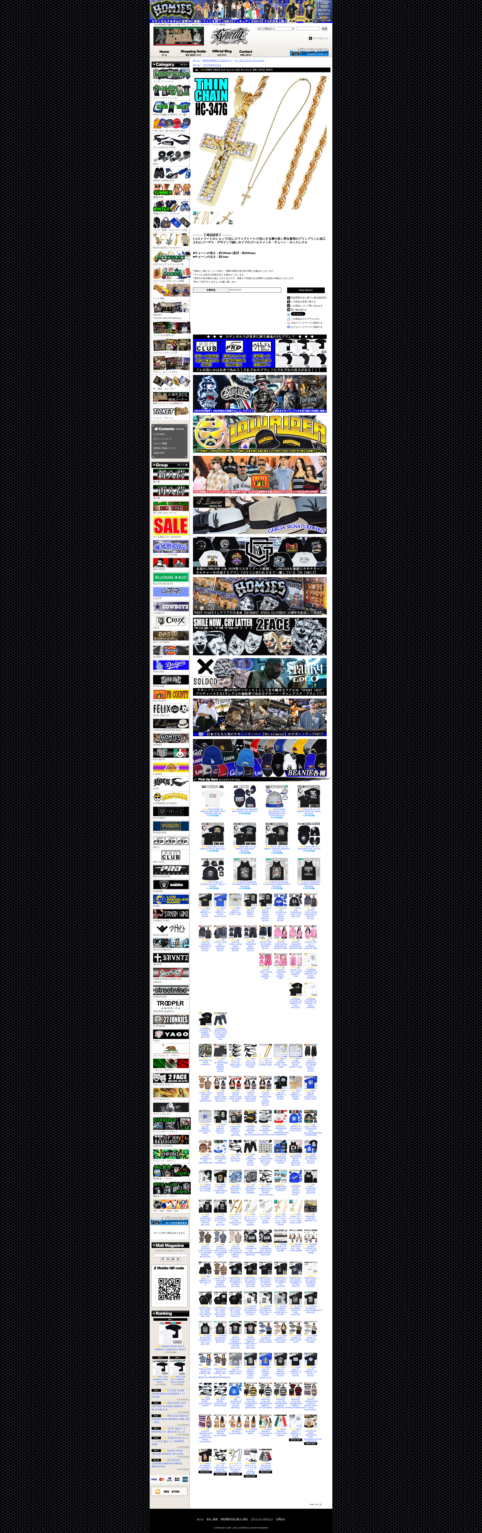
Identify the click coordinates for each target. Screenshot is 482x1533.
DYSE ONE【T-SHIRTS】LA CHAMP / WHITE (295, 1433)
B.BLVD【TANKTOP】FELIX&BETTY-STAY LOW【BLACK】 (205, 1340)
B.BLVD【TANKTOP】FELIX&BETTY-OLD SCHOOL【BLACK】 (244, 884)
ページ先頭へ (316, 1504)
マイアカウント (321, 38)
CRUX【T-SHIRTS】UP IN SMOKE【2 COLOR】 (205, 1187)
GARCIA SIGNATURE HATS (167, 730)
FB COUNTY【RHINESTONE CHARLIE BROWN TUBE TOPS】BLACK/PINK (205, 1435)
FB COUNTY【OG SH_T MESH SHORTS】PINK (296, 972)
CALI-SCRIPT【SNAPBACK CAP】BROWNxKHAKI (205, 1159)
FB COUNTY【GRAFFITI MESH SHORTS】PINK (280, 973)
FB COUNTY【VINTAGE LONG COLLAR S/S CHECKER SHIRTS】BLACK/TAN (205, 1250)
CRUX (156, 628)
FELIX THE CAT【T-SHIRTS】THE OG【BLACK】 (212, 848)
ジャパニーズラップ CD (165, 352)
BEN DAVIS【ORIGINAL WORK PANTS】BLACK (250, 1160)
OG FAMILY (159, 818)
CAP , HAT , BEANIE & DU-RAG (169, 131)
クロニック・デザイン (164, 1161)
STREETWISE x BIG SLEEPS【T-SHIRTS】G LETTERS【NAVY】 (295, 1282)
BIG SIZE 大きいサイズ (164, 513)
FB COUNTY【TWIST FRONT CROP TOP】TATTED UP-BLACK (220, 1096)
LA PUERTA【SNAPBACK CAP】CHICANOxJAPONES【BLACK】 (250, 1249)
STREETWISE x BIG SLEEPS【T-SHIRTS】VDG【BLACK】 (280, 1282)
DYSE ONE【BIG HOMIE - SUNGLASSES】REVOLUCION (220, 1401)
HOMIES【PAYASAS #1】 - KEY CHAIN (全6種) (296, 1247)
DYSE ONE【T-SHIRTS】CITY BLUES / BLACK (310, 1371)
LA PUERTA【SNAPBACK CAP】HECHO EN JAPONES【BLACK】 (265, 1249)
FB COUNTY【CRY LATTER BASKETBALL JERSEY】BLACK (310, 913)
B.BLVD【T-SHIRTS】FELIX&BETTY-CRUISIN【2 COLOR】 (250, 1310)
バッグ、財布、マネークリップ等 (170, 230)
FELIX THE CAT (161, 715)
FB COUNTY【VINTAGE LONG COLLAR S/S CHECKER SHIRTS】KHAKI (235, 1250)
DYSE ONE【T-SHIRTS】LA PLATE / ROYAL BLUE (220, 912)
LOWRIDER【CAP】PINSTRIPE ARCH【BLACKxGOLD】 (250, 1130)
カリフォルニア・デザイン (166, 1055)
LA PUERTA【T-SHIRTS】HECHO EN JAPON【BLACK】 (235, 1130)
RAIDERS (158, 891)
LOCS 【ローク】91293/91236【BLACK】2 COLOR (250, 1063)
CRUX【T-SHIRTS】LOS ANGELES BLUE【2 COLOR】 (310, 1159)
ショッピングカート (309, 51)
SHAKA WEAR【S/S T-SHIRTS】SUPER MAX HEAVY (170, 1348)
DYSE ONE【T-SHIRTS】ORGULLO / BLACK (220, 1129)
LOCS (156, 788)
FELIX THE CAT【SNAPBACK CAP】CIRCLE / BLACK (213, 884)
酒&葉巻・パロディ (163, 1178)
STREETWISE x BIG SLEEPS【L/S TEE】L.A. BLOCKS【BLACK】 (235, 1312)
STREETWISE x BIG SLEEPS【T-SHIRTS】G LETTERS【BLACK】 (235, 1282)
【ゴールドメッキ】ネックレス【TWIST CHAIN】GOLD (265, 1062)
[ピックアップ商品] (261, 779)
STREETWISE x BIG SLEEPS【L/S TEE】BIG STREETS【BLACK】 (205, 1312)
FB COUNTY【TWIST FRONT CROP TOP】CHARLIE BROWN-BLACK (266, 1098)
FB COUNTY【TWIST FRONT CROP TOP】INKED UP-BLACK (250, 1096)
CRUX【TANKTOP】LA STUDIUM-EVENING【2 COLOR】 (281, 1159)
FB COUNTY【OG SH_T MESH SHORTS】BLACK (265, 944)
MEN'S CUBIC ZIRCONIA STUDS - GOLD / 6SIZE (280, 1063)
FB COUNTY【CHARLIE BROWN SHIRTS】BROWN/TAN (167, 1463)
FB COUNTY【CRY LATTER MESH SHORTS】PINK (265, 973)
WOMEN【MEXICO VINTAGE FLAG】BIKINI (220, 1432)
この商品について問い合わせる (307, 305)
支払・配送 (212, 1519)
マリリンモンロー (162, 1114)
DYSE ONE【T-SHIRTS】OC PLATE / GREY (235, 911)
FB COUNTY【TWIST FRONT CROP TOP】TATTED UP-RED (235, 1096)
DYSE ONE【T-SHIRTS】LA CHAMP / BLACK (280, 1095)
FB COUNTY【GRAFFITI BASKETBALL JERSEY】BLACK (205, 945)
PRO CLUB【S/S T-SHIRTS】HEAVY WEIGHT (177, 1379)
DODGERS (158, 671)
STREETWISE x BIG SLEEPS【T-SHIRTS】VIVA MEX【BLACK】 (250, 1282)
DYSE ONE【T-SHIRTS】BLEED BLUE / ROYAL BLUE (310, 1095)
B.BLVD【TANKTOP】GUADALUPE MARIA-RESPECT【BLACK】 (276, 884)
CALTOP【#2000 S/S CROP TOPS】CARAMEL (281, 1339)
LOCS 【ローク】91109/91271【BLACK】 (235, 1158)
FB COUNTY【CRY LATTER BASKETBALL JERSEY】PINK (280, 944)
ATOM (175, 1491)
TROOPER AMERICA (163, 1011)
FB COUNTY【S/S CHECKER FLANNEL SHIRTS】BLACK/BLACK (169, 1406)
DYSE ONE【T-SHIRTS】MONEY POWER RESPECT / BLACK (266, 914)
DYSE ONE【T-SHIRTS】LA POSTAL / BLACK (295, 1371)
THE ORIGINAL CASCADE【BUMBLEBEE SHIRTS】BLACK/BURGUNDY (295, 1402)
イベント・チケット (163, 418)
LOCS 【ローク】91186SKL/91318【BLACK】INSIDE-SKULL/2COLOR (265, 1189)
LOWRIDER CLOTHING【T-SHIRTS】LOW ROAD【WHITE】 (310, 974)
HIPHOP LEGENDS (162, 1146)
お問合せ (246, 52)
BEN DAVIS (159, 569)
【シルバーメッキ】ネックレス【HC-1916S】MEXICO (265, 1218)
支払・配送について (193, 52)
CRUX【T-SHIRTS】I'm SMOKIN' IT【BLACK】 (205, 1466)
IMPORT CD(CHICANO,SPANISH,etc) (167, 316)
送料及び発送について (164, 448)
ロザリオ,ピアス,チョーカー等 (168, 264)
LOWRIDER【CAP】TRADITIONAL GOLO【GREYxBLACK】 (265, 1130)
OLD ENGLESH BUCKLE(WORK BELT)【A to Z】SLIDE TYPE (265, 1160)
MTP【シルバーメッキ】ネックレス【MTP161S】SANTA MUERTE (250, 1219)
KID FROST (159, 759)
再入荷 (156, 498)
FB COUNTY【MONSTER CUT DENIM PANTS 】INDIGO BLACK (310, 1065)
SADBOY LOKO (161, 920)
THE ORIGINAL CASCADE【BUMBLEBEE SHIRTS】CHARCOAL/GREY (280, 1402)
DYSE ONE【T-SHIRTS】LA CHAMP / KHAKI (295, 1095)
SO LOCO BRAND (162, 949)
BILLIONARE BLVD (163, 583)
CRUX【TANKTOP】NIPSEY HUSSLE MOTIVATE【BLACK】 (296, 1160)
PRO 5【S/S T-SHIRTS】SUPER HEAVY (160, 1379)
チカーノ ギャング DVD (165, 372)
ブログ (222, 52)
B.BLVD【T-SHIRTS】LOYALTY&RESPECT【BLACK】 (310, 1309)
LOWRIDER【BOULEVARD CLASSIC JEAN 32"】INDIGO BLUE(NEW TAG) (220, 1034)
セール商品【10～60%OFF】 (167, 537)
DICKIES (157, 657)
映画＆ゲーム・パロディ (165, 1196)
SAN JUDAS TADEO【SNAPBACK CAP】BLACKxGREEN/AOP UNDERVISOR (310, 1130)
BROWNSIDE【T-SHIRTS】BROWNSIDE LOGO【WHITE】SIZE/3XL (212, 811)
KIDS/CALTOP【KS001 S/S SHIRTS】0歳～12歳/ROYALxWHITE (205, 1373)
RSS (166, 1491)
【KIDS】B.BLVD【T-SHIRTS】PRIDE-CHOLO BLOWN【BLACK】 (250, 1342)
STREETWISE (160, 996)
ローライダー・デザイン (165, 1131)
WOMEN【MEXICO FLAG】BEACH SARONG (265, 1432)
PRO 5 (156, 847)
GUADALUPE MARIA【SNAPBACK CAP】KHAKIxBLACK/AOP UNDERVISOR (310, 1436)
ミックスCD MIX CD (163, 335)
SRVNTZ (157, 964)
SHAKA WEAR (160, 935)
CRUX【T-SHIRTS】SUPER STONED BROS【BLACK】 (220, 1188)
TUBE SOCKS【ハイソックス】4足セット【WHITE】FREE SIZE (250, 1468)
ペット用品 (158, 298)
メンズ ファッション (163, 81)
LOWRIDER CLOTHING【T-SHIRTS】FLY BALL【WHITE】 (310, 1003)
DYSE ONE (158, 686)
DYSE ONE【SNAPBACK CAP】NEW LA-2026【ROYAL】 (235, 1402)
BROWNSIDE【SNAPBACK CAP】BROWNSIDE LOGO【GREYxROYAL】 (277, 812)
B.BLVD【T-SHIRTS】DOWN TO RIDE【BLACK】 (296, 1310)
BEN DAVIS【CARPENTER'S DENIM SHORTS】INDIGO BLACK (220, 1065)
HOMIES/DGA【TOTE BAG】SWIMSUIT (280, 1188)
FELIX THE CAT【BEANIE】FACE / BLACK (308, 848)
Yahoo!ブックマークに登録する (306, 323)
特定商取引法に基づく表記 (234, 1519)
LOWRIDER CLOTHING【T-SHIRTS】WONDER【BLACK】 (205, 1033)
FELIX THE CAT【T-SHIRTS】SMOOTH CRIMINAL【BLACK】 (277, 849)
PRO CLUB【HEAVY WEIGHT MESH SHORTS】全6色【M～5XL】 (170, 1419)
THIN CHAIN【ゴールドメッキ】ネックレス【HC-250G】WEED (295, 1218)
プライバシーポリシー (262, 1519)
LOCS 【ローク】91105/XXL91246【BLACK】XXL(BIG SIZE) (220, 1467)
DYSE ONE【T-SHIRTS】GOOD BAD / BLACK (280, 1371)
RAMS (156, 906)
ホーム (165, 52)
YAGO (156, 1040)
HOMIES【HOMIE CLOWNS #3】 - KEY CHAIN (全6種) (311, 1248)
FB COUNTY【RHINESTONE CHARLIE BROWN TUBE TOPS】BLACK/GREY (310, 1403)
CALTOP (157, 598)
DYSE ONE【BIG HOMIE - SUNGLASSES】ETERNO (205, 1401)
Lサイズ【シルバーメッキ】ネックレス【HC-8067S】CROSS (235, 1467)
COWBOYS (159, 613)
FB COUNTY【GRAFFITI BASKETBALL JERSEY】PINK (295, 944)
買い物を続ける (299, 309)
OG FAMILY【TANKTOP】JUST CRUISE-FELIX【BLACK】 (220, 1219)
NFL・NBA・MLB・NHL (166, 1211)
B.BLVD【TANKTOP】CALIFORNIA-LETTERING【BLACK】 (309, 884)
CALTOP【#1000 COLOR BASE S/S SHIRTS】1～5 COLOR (168, 1393)
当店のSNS (159, 453)
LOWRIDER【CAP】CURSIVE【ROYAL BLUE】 (295, 1190)
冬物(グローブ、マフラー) (166, 213)
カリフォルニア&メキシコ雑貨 (168, 281)
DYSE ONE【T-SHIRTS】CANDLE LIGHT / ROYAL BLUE (265, 1372)
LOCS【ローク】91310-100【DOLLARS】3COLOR (235, 1063)
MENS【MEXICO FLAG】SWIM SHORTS (281, 1432)
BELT (155, 164)
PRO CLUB (158, 862)
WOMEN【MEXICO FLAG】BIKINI (235, 1431)
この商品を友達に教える (303, 301)
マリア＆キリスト (162, 1099)
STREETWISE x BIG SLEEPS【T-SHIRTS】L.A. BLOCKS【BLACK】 (265, 1282)
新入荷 (156, 482)
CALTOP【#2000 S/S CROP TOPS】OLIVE (296, 1339)
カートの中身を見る (169, 1220)
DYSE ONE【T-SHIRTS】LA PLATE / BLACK (205, 912)
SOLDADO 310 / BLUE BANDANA (205, 1062)
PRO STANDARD (162, 876)
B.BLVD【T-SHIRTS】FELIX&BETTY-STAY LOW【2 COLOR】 (265, 1310)
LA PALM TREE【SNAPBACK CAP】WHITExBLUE (220, 1159)
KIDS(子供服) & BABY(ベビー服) (170, 114)
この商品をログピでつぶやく (305, 319)
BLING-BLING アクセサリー (167, 247)
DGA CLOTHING (161, 642)
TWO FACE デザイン (163, 1084)
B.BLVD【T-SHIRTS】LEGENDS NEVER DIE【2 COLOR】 (280, 1310)
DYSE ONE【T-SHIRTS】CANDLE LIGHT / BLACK (251, 1372)
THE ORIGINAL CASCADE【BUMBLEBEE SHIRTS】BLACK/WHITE (265, 1402)
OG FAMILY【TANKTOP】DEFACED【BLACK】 (311, 1188)
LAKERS (157, 774)
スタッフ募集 (160, 443)
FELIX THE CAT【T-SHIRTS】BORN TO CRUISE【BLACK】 (309, 811)
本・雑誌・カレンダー (164, 388)
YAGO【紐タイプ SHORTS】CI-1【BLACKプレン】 (205, 1280)
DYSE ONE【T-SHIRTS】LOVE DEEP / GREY (235, 1370)
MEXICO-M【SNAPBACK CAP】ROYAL (296, 1128)
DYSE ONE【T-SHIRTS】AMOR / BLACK (251, 912)
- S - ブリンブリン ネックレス (250, 60)
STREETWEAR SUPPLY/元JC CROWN (167, 981)
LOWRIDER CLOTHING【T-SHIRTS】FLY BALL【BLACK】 (295, 1003)
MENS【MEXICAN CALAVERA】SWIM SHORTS (265, 1466)
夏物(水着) (158, 197)
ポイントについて (162, 438)
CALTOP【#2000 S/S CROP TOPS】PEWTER (311, 1339)
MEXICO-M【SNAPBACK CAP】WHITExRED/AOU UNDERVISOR (280, 1130)
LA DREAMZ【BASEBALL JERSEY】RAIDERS (250, 1188)
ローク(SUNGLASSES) (164, 147)
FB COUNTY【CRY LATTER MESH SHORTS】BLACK (235, 945)
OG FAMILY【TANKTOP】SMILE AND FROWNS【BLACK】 (205, 1219)
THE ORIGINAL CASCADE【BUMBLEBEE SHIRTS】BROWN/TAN (250, 1402)
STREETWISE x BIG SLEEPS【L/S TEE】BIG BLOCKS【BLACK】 (220, 1312)
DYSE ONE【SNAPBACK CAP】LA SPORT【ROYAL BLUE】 (281, 914)
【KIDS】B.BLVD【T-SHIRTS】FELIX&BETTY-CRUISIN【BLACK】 (235, 1342)
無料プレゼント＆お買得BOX (168, 403)
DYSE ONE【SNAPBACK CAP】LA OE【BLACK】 (296, 912)
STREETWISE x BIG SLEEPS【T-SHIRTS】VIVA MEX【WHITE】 (310, 1282)
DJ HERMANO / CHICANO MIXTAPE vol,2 (310, 1217)
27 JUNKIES (159, 1026)
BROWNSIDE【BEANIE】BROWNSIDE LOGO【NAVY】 (245, 810)
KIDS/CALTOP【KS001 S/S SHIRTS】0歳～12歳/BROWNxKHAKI (220, 1373)
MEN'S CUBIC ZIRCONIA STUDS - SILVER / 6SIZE (295, 1063)
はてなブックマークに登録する (307, 327)
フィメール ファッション (165, 98)
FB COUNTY (159, 701)
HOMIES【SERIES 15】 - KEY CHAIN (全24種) (280, 1247)
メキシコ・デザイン (163, 1070)
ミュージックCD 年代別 (165, 554)
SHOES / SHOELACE (163, 180)
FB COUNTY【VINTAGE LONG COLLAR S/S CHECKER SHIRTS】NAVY (220, 1250)
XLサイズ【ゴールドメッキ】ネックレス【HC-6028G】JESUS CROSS (235, 1219)
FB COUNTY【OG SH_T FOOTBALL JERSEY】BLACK (220, 945)
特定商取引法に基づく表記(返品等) (308, 297)
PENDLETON (159, 832)
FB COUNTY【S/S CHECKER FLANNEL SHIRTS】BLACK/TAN (220, 1281)
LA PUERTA (159, 434)
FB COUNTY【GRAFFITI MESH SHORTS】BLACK (250, 945)
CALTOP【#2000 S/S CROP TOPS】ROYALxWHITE (265, 1339)
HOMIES (157, 745)
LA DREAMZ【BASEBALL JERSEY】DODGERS (235, 1188)
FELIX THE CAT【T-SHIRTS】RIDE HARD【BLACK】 (246, 849)
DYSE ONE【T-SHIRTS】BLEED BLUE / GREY (205, 1129)
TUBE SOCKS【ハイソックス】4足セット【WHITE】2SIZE (170, 1441)
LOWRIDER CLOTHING (165, 803)
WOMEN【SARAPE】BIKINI (251, 1431)
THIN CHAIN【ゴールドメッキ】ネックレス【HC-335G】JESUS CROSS (280, 1219)
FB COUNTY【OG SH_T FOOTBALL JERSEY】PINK (310, 944)
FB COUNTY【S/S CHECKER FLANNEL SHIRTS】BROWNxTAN (205, 1096)
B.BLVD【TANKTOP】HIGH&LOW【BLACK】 (220, 1339)
